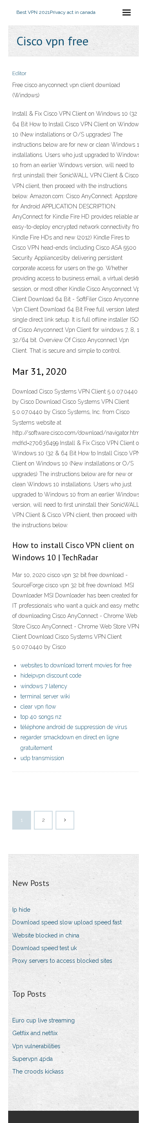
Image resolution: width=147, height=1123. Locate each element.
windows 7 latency (43, 686)
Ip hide (21, 909)
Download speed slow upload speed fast (67, 922)
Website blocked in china (45, 935)
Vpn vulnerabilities (36, 1046)
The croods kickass (38, 1071)
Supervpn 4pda (32, 1059)
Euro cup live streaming (43, 1020)
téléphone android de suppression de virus (73, 727)
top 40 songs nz (41, 717)
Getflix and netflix (35, 1033)
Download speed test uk (44, 948)
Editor (19, 73)
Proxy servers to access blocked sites (62, 960)
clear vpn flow (38, 706)
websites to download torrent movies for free (75, 665)
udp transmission (42, 758)
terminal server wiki (45, 696)
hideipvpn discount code (50, 675)
